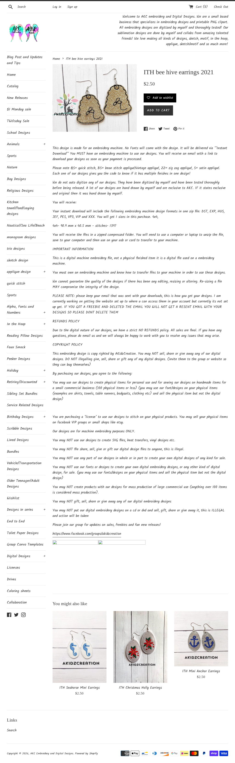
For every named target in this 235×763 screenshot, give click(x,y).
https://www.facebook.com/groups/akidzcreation (87, 534)
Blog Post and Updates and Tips (24, 60)
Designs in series (26, 510)
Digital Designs (26, 556)
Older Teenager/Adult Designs (23, 484)
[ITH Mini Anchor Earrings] (201, 638)
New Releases (17, 98)
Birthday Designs (26, 417)
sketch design (17, 260)
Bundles (13, 452)
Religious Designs (20, 191)
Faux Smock (16, 347)
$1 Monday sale (19, 109)
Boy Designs (16, 179)
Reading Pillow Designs (25, 336)
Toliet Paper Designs (23, 533)
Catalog (13, 86)
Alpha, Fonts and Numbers (26, 310)
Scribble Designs (19, 428)
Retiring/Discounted (26, 382)
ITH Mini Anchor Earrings (201, 671)
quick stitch (16, 283)
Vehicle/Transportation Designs (24, 466)
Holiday (26, 370)
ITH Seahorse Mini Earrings (79, 688)
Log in (57, 7)
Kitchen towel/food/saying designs (20, 208)
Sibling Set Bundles (22, 394)
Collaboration (17, 602)
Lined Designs (18, 440)
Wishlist (13, 498)
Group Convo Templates (25, 544)
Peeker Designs (18, 359)
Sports (12, 156)
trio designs (16, 249)
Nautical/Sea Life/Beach (26, 225)
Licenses (13, 568)
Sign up (72, 7)
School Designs (18, 133)
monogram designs (21, 237)
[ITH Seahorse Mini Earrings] (79, 647)
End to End (16, 521)
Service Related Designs (25, 405)
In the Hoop (26, 324)
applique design (26, 272)
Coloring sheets (19, 591)
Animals (26, 144)
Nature (12, 167)
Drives (11, 579)
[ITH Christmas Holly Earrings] (140, 647)
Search (12, 730)
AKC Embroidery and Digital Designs (51, 753)
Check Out (221, 7)
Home (11, 75)
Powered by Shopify (86, 753)
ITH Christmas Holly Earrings (140, 688)
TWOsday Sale (18, 121)
